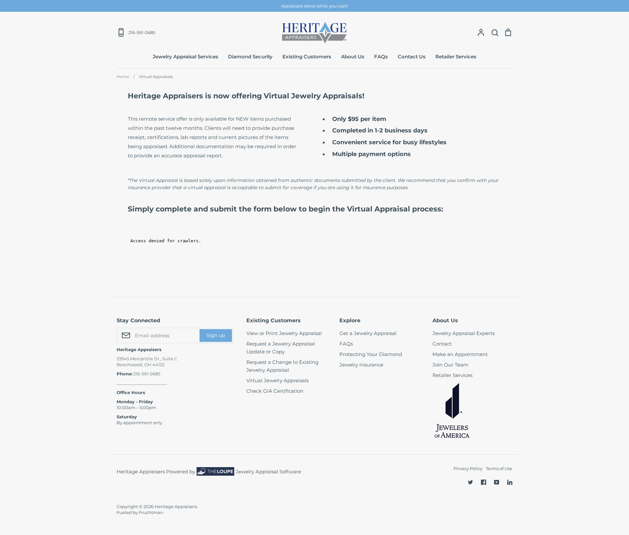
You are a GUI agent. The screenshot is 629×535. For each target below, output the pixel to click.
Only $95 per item (359, 119)
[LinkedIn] (509, 482)
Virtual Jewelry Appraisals (277, 380)
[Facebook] (483, 482)
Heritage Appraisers (176, 506)
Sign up (215, 335)
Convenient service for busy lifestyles (389, 142)
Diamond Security (250, 56)
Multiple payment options (371, 154)
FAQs (381, 56)
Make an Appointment (460, 354)
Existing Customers (306, 56)
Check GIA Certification (274, 391)
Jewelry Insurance (361, 365)
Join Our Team (450, 365)
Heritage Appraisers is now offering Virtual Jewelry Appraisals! (246, 95)
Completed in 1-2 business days (380, 130)
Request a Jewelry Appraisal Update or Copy (280, 348)
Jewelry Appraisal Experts (463, 333)
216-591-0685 (146, 373)
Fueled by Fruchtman (140, 512)
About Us (352, 56)
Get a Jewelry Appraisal (367, 333)
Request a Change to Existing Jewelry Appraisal (282, 366)
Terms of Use (499, 468)
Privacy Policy (468, 468)
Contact (442, 344)
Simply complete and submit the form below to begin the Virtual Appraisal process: (286, 209)
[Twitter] (470, 482)
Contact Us (412, 56)
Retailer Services (455, 56)
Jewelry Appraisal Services (185, 56)
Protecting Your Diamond (370, 354)
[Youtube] (496, 482)
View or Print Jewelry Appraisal (284, 333)
